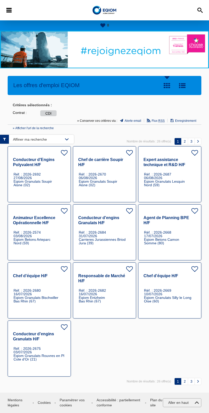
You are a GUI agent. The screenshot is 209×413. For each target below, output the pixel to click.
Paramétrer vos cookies (72, 402)
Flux (158, 121)
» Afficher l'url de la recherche (33, 128)
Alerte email (133, 121)
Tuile (167, 85)
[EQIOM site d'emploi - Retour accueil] (104, 10)
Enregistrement (185, 121)
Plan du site (156, 402)
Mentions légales (15, 402)
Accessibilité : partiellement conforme (118, 402)
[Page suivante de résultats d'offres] (198, 141)
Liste (182, 85)
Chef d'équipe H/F (30, 276)
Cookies (44, 403)
